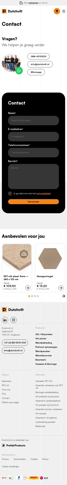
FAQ (4, 393)
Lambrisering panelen (45, 422)
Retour (45, 459)
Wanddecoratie (43, 355)
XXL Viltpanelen (44, 334)
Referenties (40, 426)
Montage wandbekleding (46, 392)
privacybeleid (43, 193)
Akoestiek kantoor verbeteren (48, 409)
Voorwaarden (19, 459)
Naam (12, 113)
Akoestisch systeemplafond (47, 400)
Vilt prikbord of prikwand (47, 396)
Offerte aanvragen (10, 402)
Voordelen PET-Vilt (43, 381)
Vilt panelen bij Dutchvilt (47, 405)
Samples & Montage (46, 364)
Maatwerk (40, 359)
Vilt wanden (41, 413)
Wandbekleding (43, 342)
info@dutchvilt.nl (40, 64)
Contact (6, 398)
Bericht (13, 161)
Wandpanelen (42, 351)
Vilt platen (40, 338)
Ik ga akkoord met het (32, 193)
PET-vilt (5, 385)
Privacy (5, 459)
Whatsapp (36, 72)
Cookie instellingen (10, 466)
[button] (63, 11)
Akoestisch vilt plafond (46, 417)
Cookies (34, 459)
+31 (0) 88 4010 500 (15, 342)
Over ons (6, 389)
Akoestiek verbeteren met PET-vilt (49, 386)
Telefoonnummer (19, 145)
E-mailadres (15, 129)
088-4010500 (38, 56)
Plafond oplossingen (46, 347)
